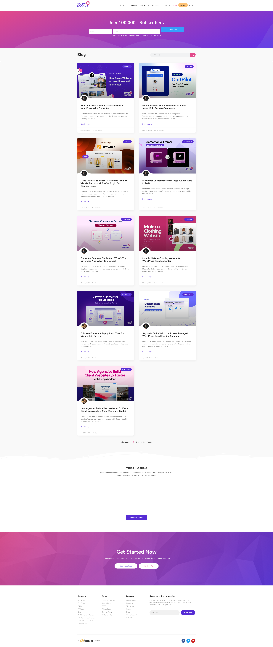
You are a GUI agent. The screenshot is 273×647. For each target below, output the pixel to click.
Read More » (85, 69)
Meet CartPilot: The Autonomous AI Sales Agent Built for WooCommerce (164, 51)
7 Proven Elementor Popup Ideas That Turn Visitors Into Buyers (103, 279)
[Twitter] (188, 585)
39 (144, 387)
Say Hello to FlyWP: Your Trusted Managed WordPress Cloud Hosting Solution (165, 279)
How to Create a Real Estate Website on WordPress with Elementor (102, 51)
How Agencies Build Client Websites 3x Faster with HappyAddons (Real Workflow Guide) (105, 354)
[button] (259, 598)
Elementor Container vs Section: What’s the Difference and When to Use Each (103, 204)
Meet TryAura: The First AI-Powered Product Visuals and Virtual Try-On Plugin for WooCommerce (104, 128)
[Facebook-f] (183, 585)
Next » (149, 387)
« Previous (125, 387)
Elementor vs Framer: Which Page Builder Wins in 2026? (167, 127)
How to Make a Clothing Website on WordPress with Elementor (161, 204)
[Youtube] (193, 585)
